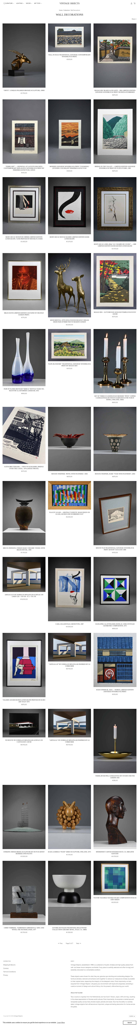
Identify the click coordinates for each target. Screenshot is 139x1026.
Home (60, 10)
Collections (66, 10)
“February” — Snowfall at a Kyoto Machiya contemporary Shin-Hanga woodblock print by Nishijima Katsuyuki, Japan (24, 168)
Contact (6, 968)
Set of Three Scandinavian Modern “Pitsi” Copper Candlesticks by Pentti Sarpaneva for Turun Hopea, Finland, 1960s (115, 397)
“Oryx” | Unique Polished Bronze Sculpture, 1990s (24, 90)
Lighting (19, 3)
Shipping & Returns (9, 965)
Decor (28, 3)
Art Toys (37, 3)
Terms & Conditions (9, 972)
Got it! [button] (130, 1022)
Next (77, 943)
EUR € (131, 1016)
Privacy (5, 975)
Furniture (9, 3)
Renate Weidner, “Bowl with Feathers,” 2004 (69, 474)
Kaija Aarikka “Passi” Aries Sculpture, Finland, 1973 (69, 852)
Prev (61, 943)
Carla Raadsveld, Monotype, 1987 (69, 624)
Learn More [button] (61, 1022)
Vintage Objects (70, 3)
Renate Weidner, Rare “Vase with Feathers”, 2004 (115, 474)
